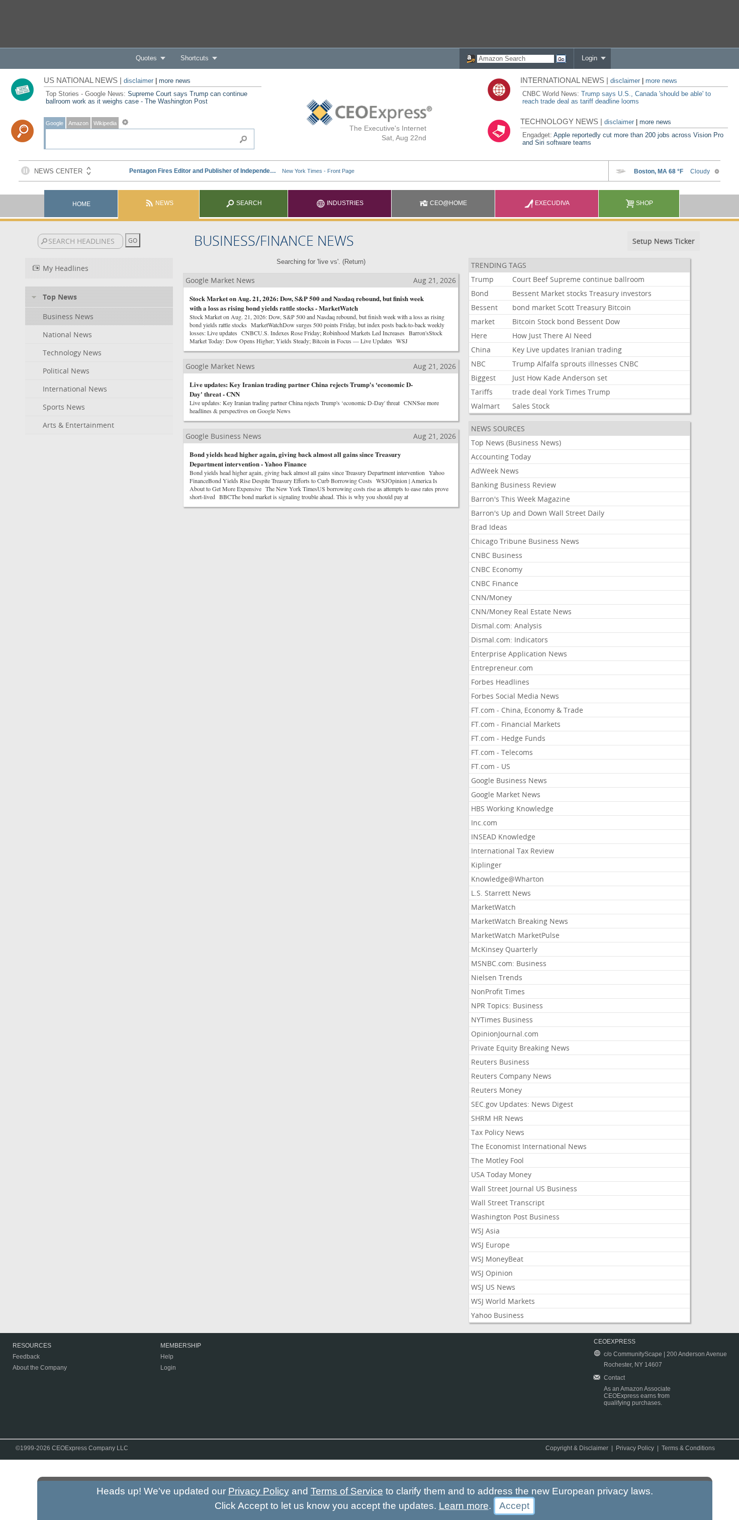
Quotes (146, 58)
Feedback (26, 1356)
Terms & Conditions (688, 1448)
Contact (614, 1377)
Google (54, 123)
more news (175, 80)
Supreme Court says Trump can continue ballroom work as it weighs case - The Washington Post (146, 97)
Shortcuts (194, 58)
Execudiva (551, 203)
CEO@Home (447, 203)
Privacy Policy (635, 1448)
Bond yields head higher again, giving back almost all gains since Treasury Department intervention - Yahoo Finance (295, 458)
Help (166, 1356)
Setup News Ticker (663, 241)
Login (589, 58)
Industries (344, 203)
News (163, 203)
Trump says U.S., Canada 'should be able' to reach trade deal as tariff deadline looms (616, 97)
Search (248, 203)
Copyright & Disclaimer (576, 1448)
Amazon (78, 123)
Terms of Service (347, 1491)
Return (353, 261)
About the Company (40, 1367)
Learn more (464, 1505)
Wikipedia (105, 123)
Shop (643, 203)
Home (81, 204)
